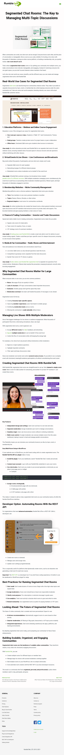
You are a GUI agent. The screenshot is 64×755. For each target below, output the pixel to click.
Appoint (16, 333)
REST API (15, 575)
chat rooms (13, 85)
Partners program (38, 703)
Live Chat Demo (6, 712)
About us (36, 698)
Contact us (36, 701)
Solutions (4, 701)
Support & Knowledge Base (8, 730)
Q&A (25, 330)
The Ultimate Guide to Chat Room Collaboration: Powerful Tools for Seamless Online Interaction (14, 679)
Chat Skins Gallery (6, 718)
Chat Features (5, 706)
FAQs (3, 721)
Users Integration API (7, 736)
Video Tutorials (5, 715)
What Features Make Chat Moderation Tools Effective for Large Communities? (48, 679)
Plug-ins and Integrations (8, 733)
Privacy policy (37, 715)
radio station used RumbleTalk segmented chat (24, 262)
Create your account (38, 729)
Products (4, 698)
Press (35, 706)
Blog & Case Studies (7, 709)
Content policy (37, 712)
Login (35, 732)
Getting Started (5, 742)
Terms (35, 709)
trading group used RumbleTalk (20, 234)
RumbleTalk (8, 651)
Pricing (3, 703)
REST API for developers (8, 739)
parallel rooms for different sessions (13, 178)
